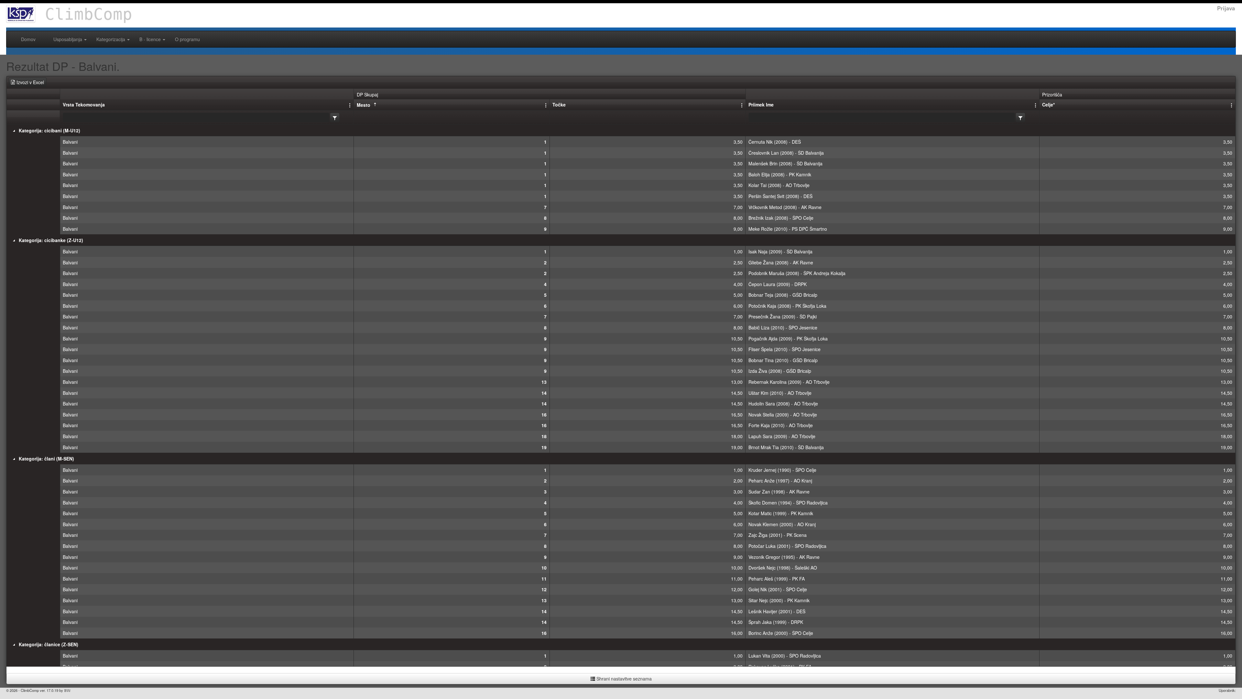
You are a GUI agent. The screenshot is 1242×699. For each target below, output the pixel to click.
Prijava (1226, 8)
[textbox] (196, 117)
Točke (559, 104)
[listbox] (334, 117)
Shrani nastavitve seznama (623, 678)
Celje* (1048, 104)
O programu (187, 39)
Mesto (363, 105)
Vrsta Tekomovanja (84, 104)
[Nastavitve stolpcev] (350, 104)
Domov (28, 39)
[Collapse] (13, 130)
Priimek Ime (761, 104)
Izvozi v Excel (30, 82)
